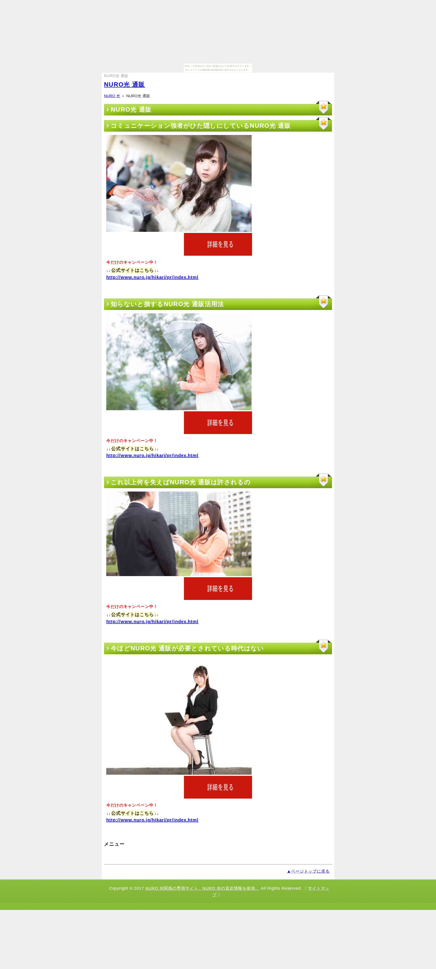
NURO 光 (112, 96)
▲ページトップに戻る (308, 871)
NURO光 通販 (124, 84)
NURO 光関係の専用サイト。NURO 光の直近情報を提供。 (202, 888)
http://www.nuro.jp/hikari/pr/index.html (152, 277)
